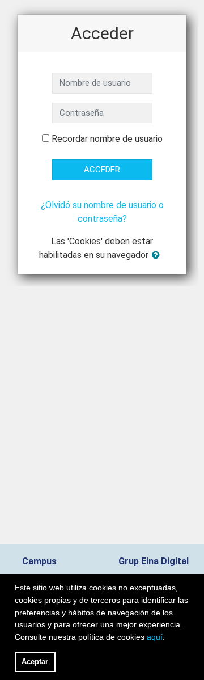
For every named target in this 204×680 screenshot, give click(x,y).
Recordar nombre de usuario (107, 138)
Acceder (102, 169)
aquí (155, 636)
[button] (158, 255)
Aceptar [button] (35, 661)
